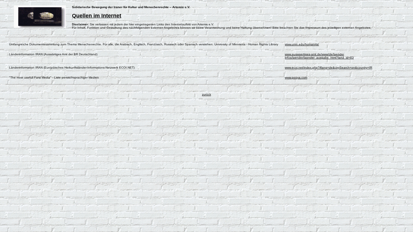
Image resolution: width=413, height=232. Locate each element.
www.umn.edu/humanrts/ (302, 44)
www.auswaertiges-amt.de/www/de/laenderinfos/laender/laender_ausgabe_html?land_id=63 (319, 56)
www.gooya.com (296, 77)
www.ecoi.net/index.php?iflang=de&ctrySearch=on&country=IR (328, 67)
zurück (206, 94)
